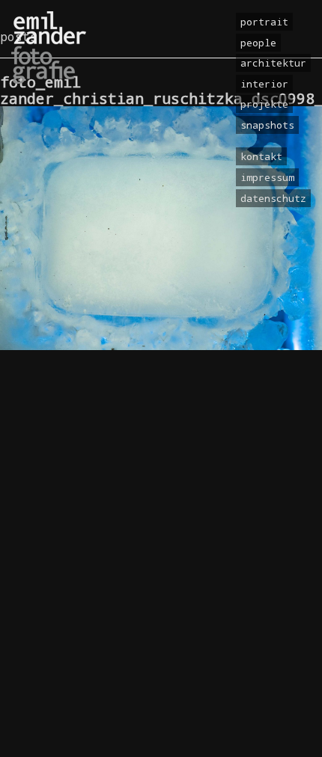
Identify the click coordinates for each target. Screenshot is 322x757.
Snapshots (267, 125)
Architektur (273, 63)
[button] (27, 730)
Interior (264, 84)
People (258, 42)
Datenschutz (273, 198)
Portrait (264, 21)
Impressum (267, 177)
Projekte (264, 104)
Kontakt (261, 156)
